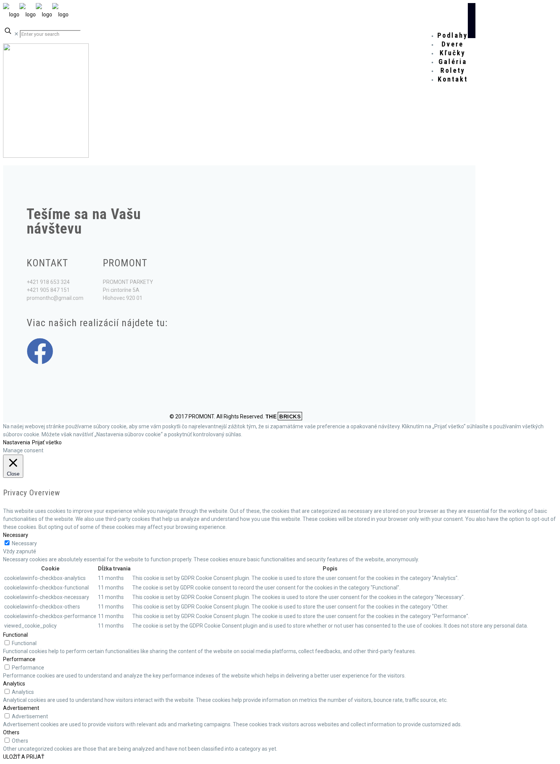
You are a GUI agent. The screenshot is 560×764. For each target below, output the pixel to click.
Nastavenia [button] (16, 442)
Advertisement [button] (21, 708)
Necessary (24, 543)
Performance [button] (19, 659)
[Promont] (36, 14)
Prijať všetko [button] (47, 442)
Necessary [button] (15, 535)
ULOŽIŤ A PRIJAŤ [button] (23, 757)
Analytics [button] (14, 684)
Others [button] (11, 732)
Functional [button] (15, 635)
